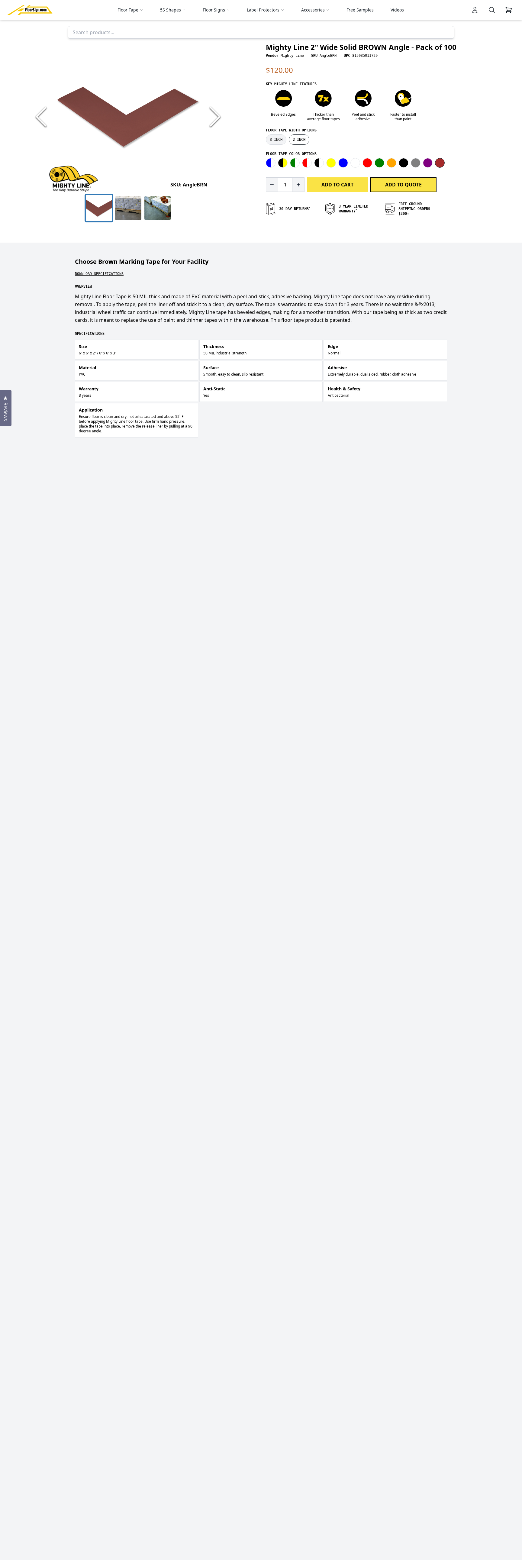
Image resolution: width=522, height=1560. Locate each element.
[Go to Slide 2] (128, 208)
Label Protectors (263, 10)
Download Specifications (99, 274)
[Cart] (509, 10)
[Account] (475, 10)
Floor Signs (214, 10)
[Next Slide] (215, 116)
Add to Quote (403, 184)
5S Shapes (170, 10)
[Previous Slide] (41, 116)
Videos (397, 10)
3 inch (276, 139)
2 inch (299, 139)
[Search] (492, 10)
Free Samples (360, 10)
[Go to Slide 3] (157, 208)
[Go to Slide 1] (99, 208)
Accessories (313, 10)
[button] (128, 116)
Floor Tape (128, 10)
